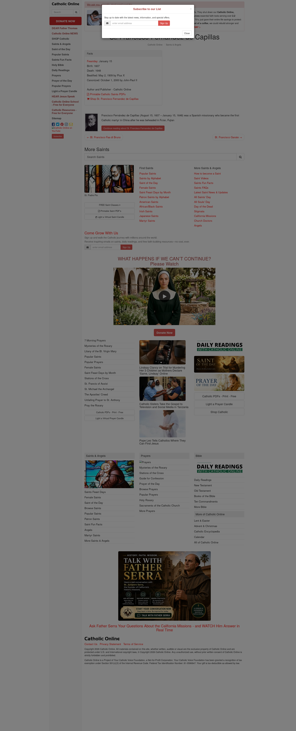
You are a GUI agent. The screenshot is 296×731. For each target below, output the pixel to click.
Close (187, 33)
